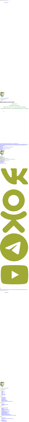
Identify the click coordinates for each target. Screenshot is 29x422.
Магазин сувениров (4, 420)
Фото (2, 392)
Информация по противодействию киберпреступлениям (9, 415)
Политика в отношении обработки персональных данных (19, 289)
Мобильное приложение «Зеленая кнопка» (7, 401)
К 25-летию (3, 419)
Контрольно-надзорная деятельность (6, 414)
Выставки (10, 144)
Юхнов (4, 145)
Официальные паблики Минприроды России (7, 418)
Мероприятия (5, 143)
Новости (3, 391)
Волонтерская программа (5, 404)
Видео (4, 144)
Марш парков (22, 144)
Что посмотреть (4, 397)
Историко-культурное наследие (6, 409)
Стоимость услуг (4, 399)
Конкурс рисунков (18, 144)
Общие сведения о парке (5, 407)
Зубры (15, 144)
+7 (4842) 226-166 (6, 98)
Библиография (3, 394)
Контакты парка (4, 417)
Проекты (3, 405)
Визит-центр (6, 144)
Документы (3, 410)
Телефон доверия (2, 161)
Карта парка (1, 162)
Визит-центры (3, 398)
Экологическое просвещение (5, 412)
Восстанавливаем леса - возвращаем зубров (12, 143)
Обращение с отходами (4, 400)
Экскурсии (1, 145)
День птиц (12, 144)
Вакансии (3, 408)
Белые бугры (1, 144)
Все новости (1, 143)
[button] (0, 1)
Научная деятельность (4, 411)
